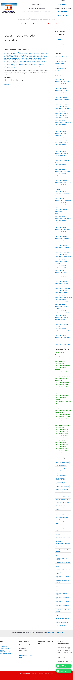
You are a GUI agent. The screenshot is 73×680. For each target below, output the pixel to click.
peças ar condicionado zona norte (12, 66)
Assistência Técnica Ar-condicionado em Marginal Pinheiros (61, 324)
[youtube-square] (63, 34)
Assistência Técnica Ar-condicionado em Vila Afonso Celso (62, 160)
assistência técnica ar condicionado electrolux (61, 479)
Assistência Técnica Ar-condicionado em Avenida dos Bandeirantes (62, 331)
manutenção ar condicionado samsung (62, 610)
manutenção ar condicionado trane (62, 619)
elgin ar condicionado (61, 546)
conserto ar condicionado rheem (63, 514)
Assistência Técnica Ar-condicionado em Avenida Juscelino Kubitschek (61, 317)
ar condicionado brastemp (62, 462)
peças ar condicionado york (21, 64)
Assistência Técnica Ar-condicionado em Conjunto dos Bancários (63, 187)
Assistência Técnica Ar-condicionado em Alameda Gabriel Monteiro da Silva (61, 140)
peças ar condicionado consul (15, 55)
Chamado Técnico (59, 63)
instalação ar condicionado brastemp (62, 550)
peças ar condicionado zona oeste (30, 66)
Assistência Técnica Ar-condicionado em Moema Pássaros (61, 272)
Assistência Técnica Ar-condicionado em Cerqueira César (62, 211)
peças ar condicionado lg (15, 59)
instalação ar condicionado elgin (63, 562)
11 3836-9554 (62, 4)
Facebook (58, 40)
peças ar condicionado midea (29, 59)
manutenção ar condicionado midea (62, 602)
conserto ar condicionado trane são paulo (63, 533)
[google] (59, 34)
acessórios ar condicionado (11, 52)
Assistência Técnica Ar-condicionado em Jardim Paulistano (61, 147)
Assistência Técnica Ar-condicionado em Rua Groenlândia (61, 133)
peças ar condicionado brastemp (27, 53)
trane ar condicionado (61, 625)
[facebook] (58, 34)
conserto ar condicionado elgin (63, 496)
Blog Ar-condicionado (60, 61)
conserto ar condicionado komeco (61, 508)
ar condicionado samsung (62, 471)
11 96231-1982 (63, 15)
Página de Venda (48, 673)
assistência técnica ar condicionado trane (60, 483)
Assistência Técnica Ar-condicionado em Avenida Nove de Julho (63, 127)
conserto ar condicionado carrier (63, 494)
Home (1, 645)
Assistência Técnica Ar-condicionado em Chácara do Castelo (62, 205)
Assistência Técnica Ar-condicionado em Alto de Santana (61, 306)
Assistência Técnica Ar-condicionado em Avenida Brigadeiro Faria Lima (61, 153)
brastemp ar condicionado (62, 486)
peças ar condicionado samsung (23, 61)
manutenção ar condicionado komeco (62, 598)
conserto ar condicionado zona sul (63, 542)
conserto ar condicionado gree (62, 502)
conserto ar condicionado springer (61, 522)
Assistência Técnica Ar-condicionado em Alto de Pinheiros (61, 261)
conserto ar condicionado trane (63, 526)
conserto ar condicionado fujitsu (63, 499)
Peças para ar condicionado (16, 50)
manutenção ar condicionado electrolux (62, 581)
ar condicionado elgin (61, 468)
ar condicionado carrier (61, 465)
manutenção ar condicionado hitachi (62, 594)
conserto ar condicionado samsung (62, 518)
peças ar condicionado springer (29, 62)
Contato (57, 66)
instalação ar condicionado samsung (62, 565)
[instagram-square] (61, 34)
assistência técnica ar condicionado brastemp (61, 474)
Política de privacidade (60, 68)
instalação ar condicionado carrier (62, 554)
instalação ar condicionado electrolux (62, 559)
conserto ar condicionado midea (63, 512)
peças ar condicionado (36, 52)
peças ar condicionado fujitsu (21, 56)
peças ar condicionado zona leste (37, 64)
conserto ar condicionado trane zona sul (63, 538)
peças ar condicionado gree (36, 56)
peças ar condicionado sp (13, 62)
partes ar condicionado (24, 52)
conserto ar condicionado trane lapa (63, 529)
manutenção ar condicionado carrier (62, 577)
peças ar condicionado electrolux (31, 55)
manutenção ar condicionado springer (62, 615)
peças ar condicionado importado (24, 58)
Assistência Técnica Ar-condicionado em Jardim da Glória (62, 176)
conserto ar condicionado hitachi (63, 505)
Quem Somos (58, 70)
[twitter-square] (56, 34)
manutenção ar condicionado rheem (62, 606)
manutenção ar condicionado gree (62, 589)
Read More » (7, 84)
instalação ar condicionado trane (63, 569)
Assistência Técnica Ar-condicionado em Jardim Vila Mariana (62, 194)
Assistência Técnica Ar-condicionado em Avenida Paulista (61, 223)
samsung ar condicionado (62, 622)
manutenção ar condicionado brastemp (63, 572)
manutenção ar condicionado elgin (62, 585)
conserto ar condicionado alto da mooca (62, 490)
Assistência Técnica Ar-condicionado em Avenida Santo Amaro (63, 337)
